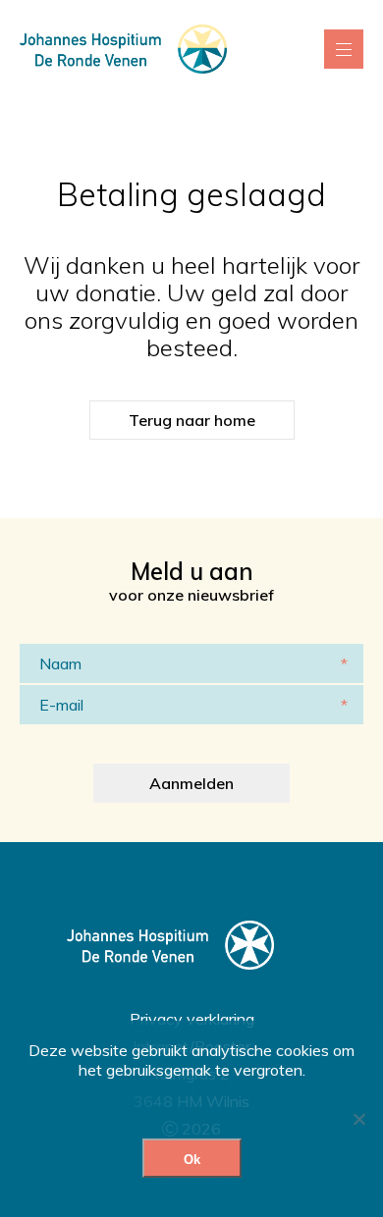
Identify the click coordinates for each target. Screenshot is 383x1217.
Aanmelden (191, 783)
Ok (192, 1159)
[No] (358, 1119)
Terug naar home (192, 420)
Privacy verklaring (192, 1019)
